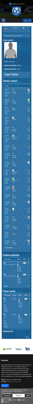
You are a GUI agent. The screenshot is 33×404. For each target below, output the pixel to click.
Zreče (13, 210)
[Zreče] (15, 209)
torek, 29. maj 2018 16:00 (7, 242)
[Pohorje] (15, 108)
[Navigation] (27, 20)
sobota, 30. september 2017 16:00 (7, 111)
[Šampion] (15, 118)
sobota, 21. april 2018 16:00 (7, 196)
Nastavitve (14, 400)
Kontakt (5, 385)
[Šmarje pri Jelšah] (15, 136)
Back (27, 337)
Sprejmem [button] (18, 395)
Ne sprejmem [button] (7, 395)
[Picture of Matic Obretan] (16, 50)
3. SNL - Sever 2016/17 (9, 264)
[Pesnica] (15, 232)
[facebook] (3, 20)
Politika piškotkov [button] (18, 391)
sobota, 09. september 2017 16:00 (7, 93)
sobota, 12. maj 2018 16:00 (7, 227)
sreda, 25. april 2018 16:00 (7, 203)
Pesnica (29, 147)
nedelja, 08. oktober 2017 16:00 (7, 120)
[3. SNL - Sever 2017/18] (9, 274)
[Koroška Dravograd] (15, 225)
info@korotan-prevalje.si (18, 4)
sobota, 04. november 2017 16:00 (7, 138)
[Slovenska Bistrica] (15, 170)
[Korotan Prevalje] (15, 90)
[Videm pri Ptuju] (15, 178)
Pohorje (14, 109)
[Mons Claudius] (15, 187)
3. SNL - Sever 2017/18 (9, 276)
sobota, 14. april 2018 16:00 (7, 188)
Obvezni (5, 400)
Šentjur (29, 164)
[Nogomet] (7, 29)
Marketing (6, 402)
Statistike (22, 400)
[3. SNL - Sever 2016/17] (9, 263)
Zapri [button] (28, 395)
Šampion (14, 119)
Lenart (29, 218)
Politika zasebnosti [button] (6, 393)
